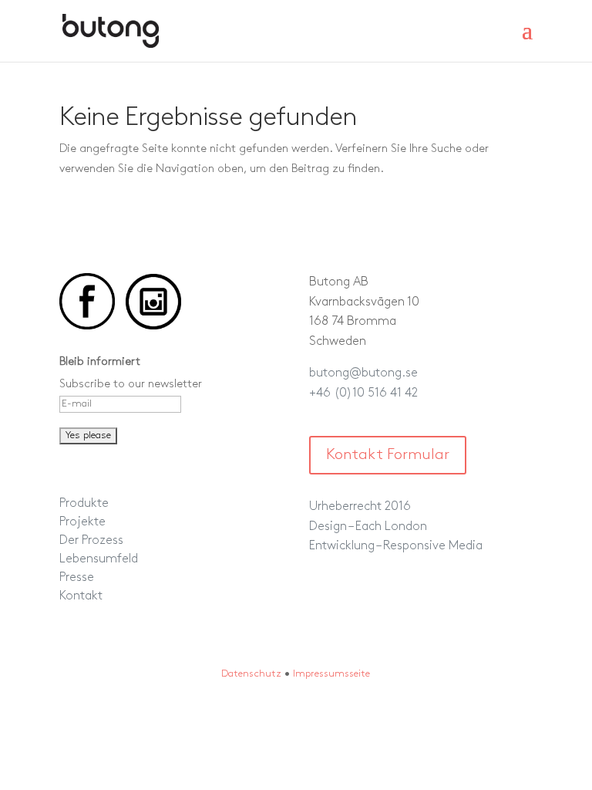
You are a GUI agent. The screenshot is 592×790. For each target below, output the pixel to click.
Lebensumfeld (98, 559)
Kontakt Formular (387, 455)
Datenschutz (251, 674)
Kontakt (81, 596)
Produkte (84, 504)
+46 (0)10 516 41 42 (363, 393)
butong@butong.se (363, 373)
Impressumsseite (331, 674)
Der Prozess (91, 541)
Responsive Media (433, 546)
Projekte (82, 522)
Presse (76, 578)
